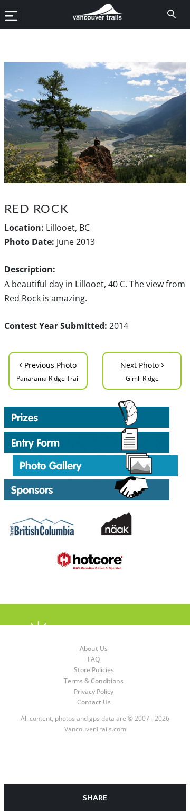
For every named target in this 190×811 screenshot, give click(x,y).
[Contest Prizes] (95, 414)
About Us (94, 648)
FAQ (94, 659)
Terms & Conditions (94, 680)
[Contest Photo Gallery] (95, 463)
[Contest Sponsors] (95, 488)
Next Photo (142, 370)
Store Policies (94, 669)
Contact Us (94, 701)
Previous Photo (48, 370)
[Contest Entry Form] (95, 440)
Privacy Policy (93, 691)
